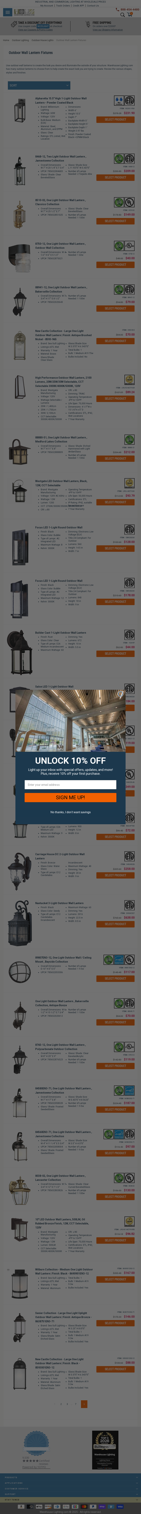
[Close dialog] (120, 694)
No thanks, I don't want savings (70, 812)
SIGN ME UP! (70, 797)
